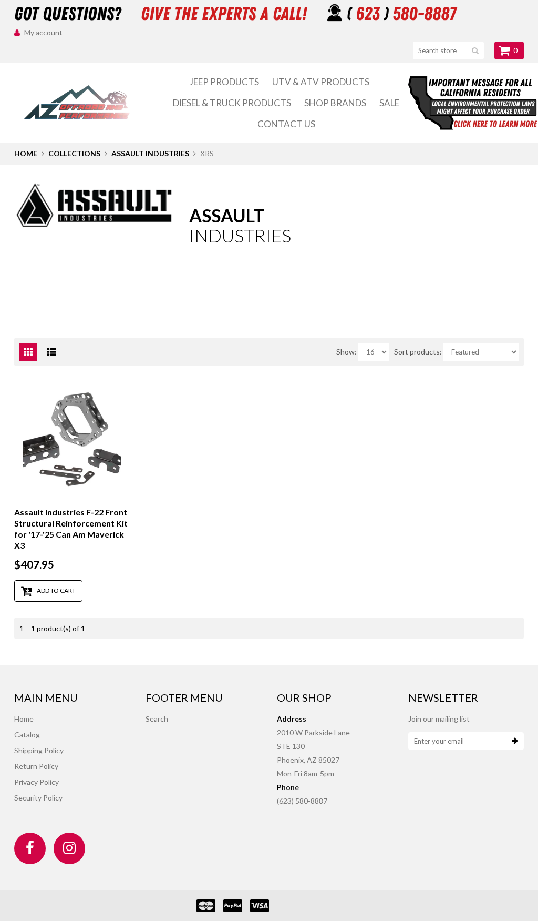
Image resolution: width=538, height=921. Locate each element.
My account (43, 32)
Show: (346, 351)
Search (157, 718)
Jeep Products (224, 81)
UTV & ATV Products (320, 81)
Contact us (286, 123)
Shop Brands (335, 102)
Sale (389, 102)
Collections (74, 153)
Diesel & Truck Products (232, 102)
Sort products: (418, 351)
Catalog (27, 734)
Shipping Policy (39, 750)
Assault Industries (150, 153)
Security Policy (38, 797)
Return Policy (36, 766)
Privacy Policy (36, 781)
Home (25, 153)
